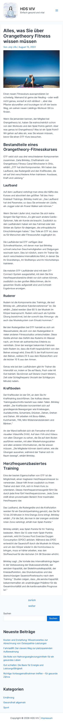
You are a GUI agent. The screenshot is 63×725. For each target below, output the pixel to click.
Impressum (47, 718)
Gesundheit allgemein (14, 702)
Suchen (7, 613)
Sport (6, 707)
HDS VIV (27, 9)
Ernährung (8, 697)
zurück (32, 600)
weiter (31, 606)
